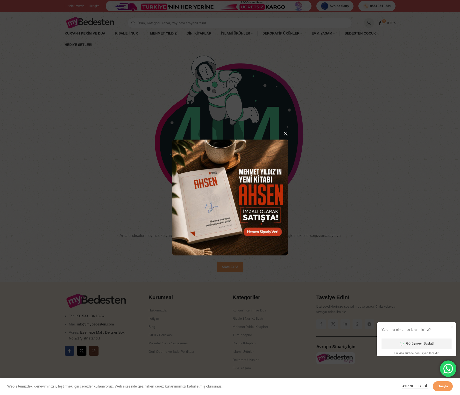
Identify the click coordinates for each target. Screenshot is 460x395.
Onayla (443, 386)
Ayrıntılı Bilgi (415, 386)
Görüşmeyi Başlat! (420, 343)
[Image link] (230, 197)
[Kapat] (286, 133)
